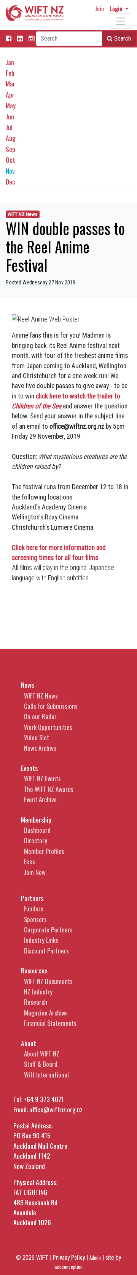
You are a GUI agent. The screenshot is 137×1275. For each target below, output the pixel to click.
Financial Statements (50, 1023)
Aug (11, 138)
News (27, 685)
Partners (32, 898)
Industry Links (41, 940)
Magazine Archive (45, 1012)
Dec (10, 181)
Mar (10, 83)
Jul (9, 127)
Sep (10, 149)
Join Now (35, 872)
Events (29, 768)
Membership (36, 819)
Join (99, 8)
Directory (35, 840)
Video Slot (36, 737)
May (11, 105)
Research (35, 1002)
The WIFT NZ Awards (48, 789)
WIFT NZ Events (42, 778)
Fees (29, 861)
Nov (10, 171)
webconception (68, 1266)
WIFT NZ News (22, 214)
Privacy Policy (69, 1257)
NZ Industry (38, 991)
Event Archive (40, 799)
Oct (10, 160)
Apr (10, 95)
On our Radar (40, 716)
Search (122, 38)
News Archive (40, 748)
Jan (10, 62)
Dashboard (37, 830)
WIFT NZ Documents (48, 981)
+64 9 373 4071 (44, 1099)
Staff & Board (40, 1064)
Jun (10, 116)
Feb (10, 73)
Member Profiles (44, 851)
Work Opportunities (48, 727)
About (28, 1043)
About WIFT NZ (41, 1053)
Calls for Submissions (51, 706)
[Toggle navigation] (120, 21)
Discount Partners (46, 950)
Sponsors (35, 919)
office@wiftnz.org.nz (56, 1109)
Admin (95, 1257)
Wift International (46, 1074)
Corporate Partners (48, 929)
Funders (33, 908)
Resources (34, 970)
